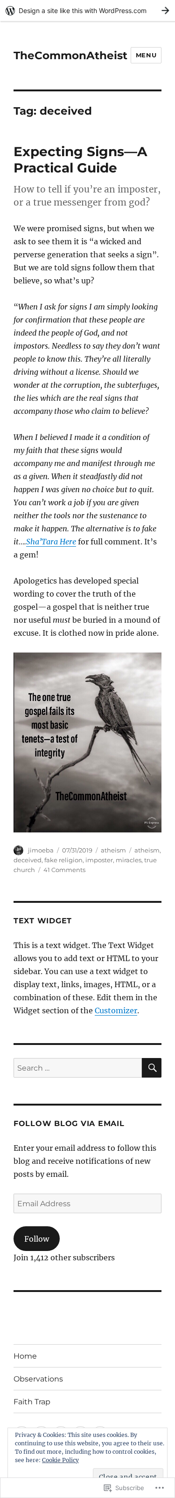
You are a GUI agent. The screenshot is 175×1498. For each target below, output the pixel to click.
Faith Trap (32, 1401)
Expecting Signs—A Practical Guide (80, 160)
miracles (128, 860)
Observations (38, 1378)
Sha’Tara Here (51, 541)
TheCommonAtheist (70, 55)
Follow (36, 1239)
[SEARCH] (151, 1068)
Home (25, 1356)
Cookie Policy (60, 1460)
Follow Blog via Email (69, 1123)
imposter (99, 860)
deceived (28, 860)
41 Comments (64, 869)
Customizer (116, 1010)
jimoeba (41, 850)
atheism (113, 850)
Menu (146, 55)
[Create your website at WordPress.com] (87, 10)
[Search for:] (78, 1067)
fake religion (63, 860)
